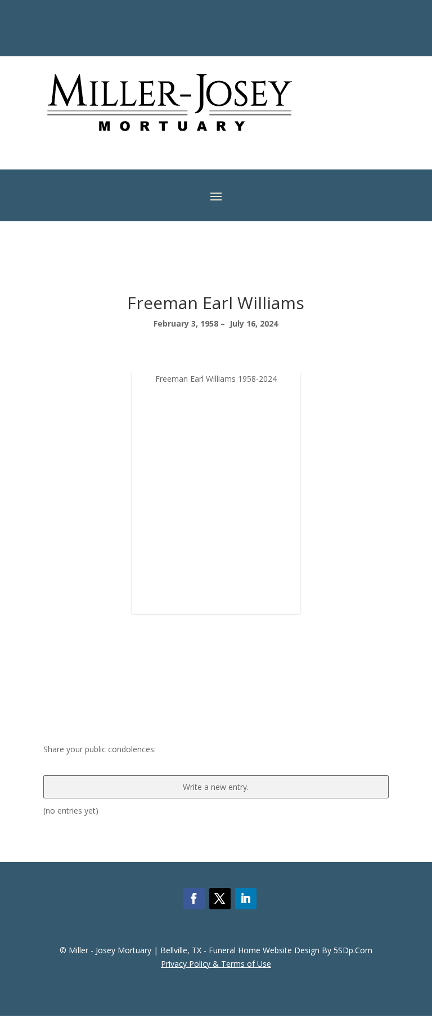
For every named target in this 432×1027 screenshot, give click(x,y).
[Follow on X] (220, 898)
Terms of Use (246, 963)
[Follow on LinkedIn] (245, 898)
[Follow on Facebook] (194, 898)
